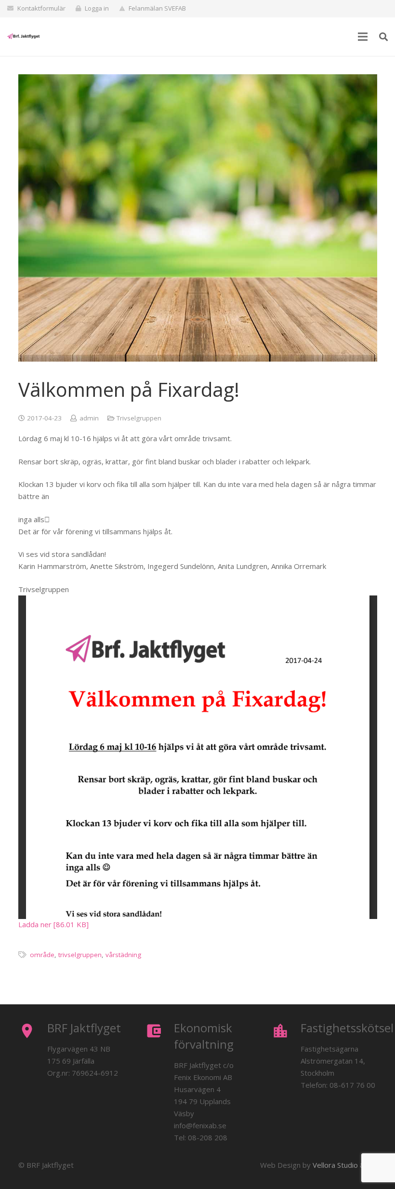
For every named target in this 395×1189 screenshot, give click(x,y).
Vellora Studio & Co (344, 1165)
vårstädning (123, 954)
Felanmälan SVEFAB (157, 8)
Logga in (97, 8)
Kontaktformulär (41, 8)
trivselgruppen (80, 954)
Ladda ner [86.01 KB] (53, 924)
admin (89, 418)
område (42, 954)
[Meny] (362, 37)
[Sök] (383, 37)
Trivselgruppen (139, 418)
